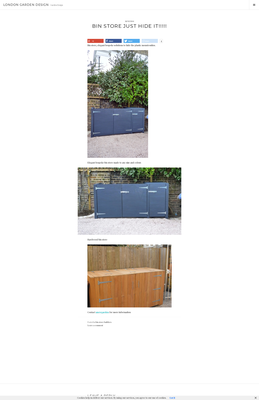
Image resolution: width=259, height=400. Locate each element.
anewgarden (102, 312)
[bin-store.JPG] (117, 103)
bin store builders (104, 322)
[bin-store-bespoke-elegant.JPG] (129, 201)
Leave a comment (95, 325)
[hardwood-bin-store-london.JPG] (129, 275)
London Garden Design (26, 5)
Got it (172, 397)
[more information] (161, 41)
